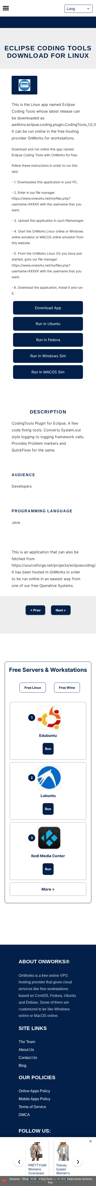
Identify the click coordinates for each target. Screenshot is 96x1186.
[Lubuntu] (50, 777)
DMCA (24, 1115)
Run (48, 749)
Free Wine (67, 688)
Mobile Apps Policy (34, 1099)
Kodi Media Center (48, 855)
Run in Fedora (48, 339)
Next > (61, 610)
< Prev (35, 610)
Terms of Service (32, 1107)
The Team (27, 1042)
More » (48, 889)
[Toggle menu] (5, 8)
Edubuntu (48, 735)
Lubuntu (48, 795)
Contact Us (28, 1058)
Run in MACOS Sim (48, 372)
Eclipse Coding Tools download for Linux (48, 52)
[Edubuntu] (50, 717)
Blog (22, 1066)
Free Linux (32, 688)
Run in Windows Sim (48, 356)
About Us (26, 1050)
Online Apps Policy (34, 1091)
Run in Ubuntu (48, 323)
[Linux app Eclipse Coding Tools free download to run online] (24, 85)
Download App (48, 307)
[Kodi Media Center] (50, 838)
